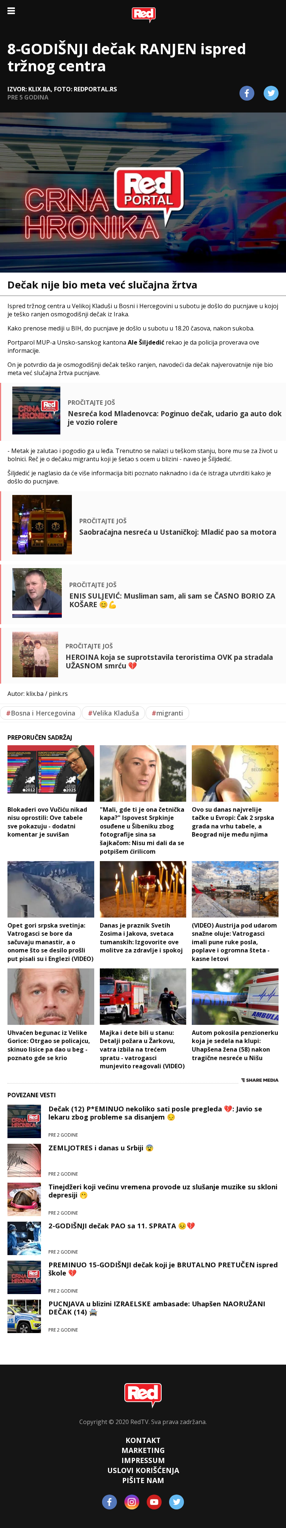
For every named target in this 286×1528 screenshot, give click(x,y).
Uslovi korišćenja (143, 1470)
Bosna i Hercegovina (40, 712)
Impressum (143, 1460)
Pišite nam (143, 1480)
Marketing (143, 1450)
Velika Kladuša (113, 712)
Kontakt (143, 1440)
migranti (167, 712)
